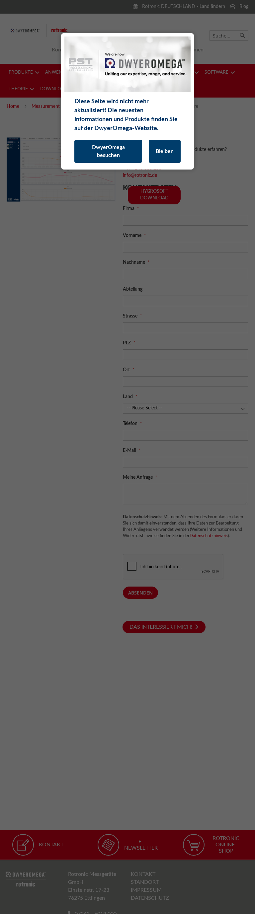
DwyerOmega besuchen (108, 151)
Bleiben (165, 151)
